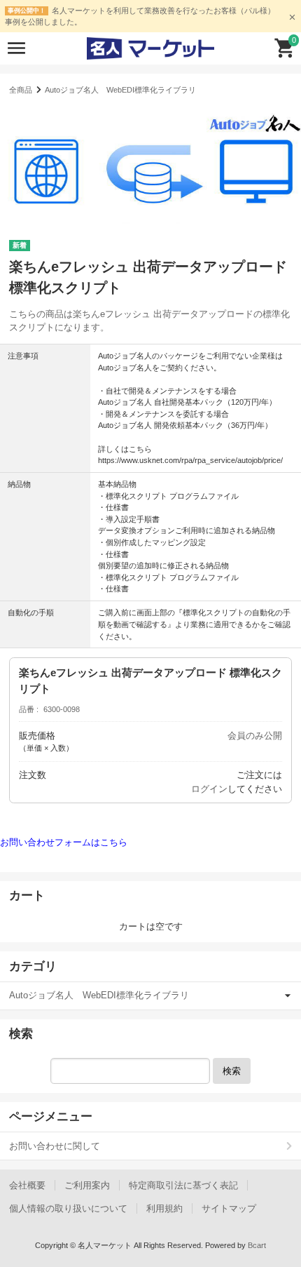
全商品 (20, 90)
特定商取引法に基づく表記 (183, 1185)
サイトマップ (229, 1208)
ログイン (209, 789)
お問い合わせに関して (54, 1146)
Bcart (257, 1245)
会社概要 (27, 1185)
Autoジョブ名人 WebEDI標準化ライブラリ (120, 90)
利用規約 (164, 1208)
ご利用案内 (87, 1185)
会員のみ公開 (254, 735)
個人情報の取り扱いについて (68, 1208)
